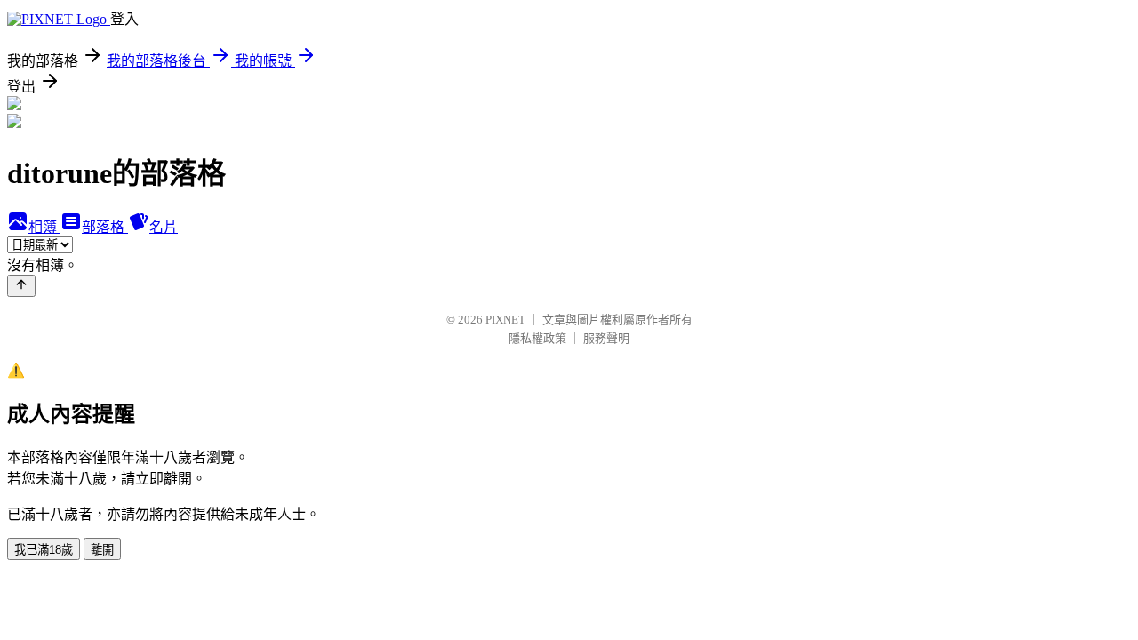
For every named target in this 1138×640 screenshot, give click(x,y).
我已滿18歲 (43, 549)
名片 (163, 227)
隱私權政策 (537, 338)
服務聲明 (606, 338)
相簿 (44, 227)
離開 (102, 549)
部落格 (105, 227)
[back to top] (21, 286)
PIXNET (505, 319)
